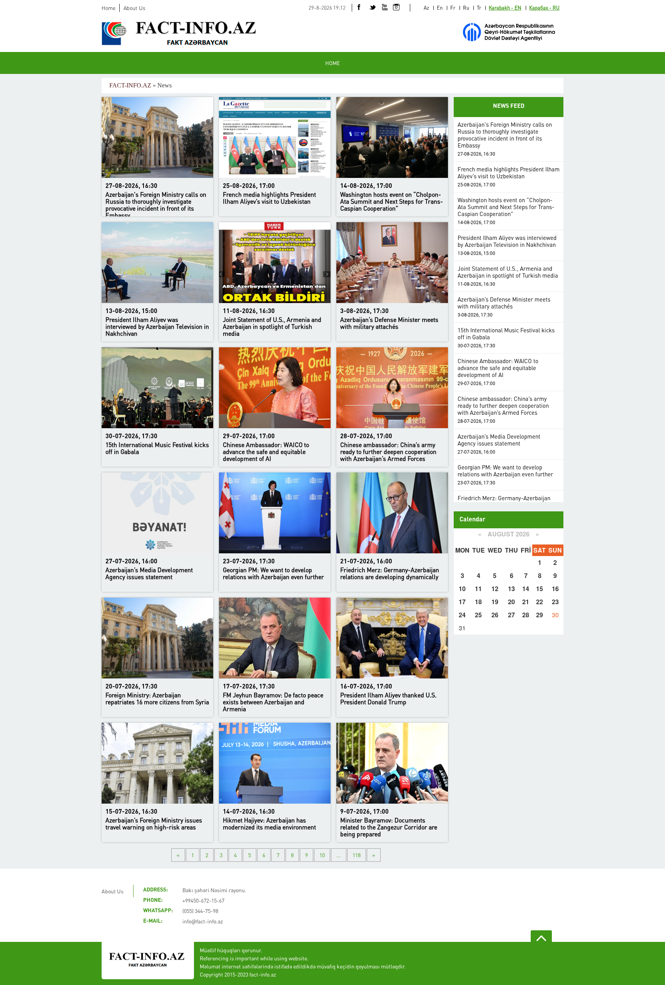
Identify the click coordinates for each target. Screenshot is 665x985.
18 (478, 601)
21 (525, 601)
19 (494, 601)
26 (494, 614)
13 (511, 588)
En (440, 7)
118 (357, 854)
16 (555, 588)
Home (108, 7)
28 (525, 614)
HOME (332, 62)
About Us (134, 7)
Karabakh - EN (505, 7)
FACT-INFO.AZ (130, 85)
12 (494, 588)
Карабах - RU (544, 7)
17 (462, 601)
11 (478, 588)
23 (555, 601)
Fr (452, 7)
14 (525, 588)
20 (511, 601)
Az (426, 7)
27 (511, 614)
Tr (479, 7)
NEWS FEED (509, 106)
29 (539, 614)
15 (539, 588)
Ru (466, 7)
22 (539, 601)
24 (462, 614)
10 (322, 854)
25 (478, 614)
